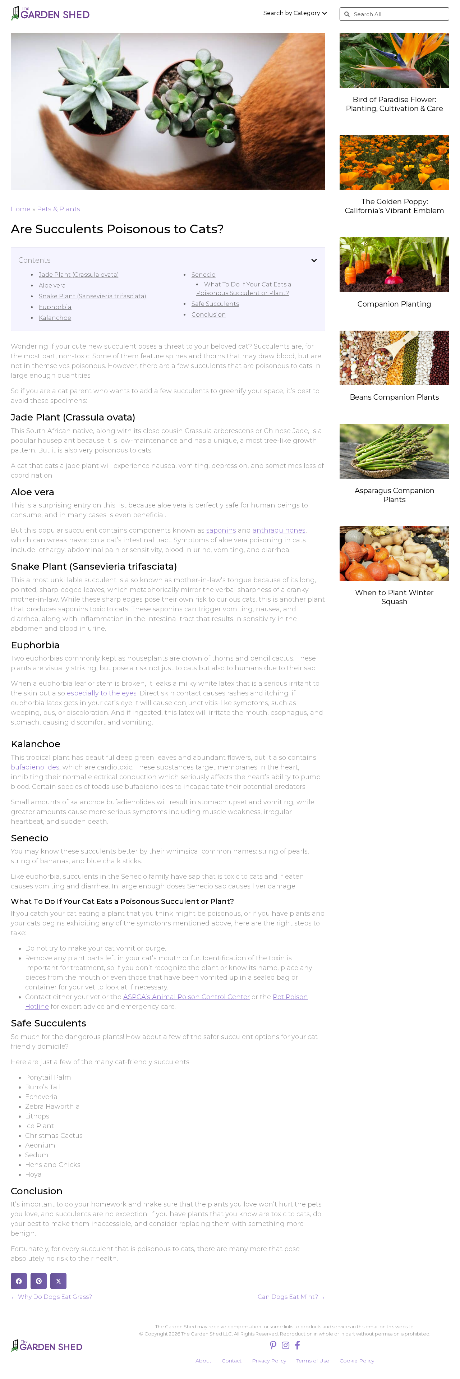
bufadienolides (35, 767)
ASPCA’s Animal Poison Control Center (186, 997)
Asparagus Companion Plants (394, 495)
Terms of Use (312, 1360)
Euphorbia (55, 307)
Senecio (204, 274)
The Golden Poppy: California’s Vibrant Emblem (394, 206)
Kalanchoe (55, 317)
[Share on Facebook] (19, 1281)
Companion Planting (394, 304)
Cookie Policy (357, 1360)
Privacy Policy (269, 1360)
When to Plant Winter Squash (394, 597)
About (203, 1360)
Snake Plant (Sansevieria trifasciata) (92, 296)
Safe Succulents (215, 303)
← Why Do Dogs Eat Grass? (51, 1296)
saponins (221, 530)
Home (21, 209)
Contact (232, 1360)
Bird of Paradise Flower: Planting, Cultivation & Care (394, 104)
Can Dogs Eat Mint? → (291, 1296)
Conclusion (209, 314)
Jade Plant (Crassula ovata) (79, 274)
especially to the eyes (102, 693)
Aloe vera (52, 285)
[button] (324, 13)
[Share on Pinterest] (39, 1281)
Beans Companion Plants (394, 397)
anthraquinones (279, 530)
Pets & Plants (58, 209)
